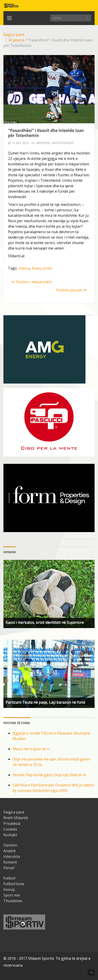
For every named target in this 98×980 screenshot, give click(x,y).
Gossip (9, 889)
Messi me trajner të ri (31, 748)
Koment (10, 862)
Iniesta (24, 268)
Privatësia (11, 823)
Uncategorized (63, 143)
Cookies (10, 829)
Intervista (11, 856)
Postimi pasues (69, 290)
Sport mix (11, 895)
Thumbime (12, 900)
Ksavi (36, 268)
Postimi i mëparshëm (33, 281)
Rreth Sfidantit (15, 817)
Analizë (9, 850)
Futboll (9, 878)
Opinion (10, 845)
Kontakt (10, 834)
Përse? (9, 867)
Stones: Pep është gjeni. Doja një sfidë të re (49, 774)
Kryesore (16, 40)
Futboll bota (13, 883)
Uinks (47, 268)
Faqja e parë (13, 34)
